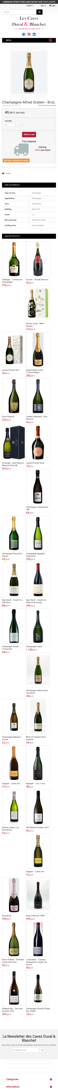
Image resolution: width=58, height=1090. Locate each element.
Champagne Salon (34, 646)
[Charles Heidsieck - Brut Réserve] (38, 396)
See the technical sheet (47, 105)
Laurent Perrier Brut (10, 370)
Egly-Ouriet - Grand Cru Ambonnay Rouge (36, 601)
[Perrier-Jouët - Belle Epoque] (38, 303)
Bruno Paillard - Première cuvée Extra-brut (13, 960)
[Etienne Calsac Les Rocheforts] (14, 807)
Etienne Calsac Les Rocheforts (10, 828)
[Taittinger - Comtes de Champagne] (14, 259)
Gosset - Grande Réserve (37, 279)
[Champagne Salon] (38, 626)
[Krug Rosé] (14, 895)
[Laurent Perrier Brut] (14, 349)
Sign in (43, 5)
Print (8, 173)
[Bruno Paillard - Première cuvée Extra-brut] (14, 939)
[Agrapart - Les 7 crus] (38, 763)
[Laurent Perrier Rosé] (38, 442)
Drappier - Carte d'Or (11, 783)
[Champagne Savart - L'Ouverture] (14, 626)
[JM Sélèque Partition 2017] (38, 807)
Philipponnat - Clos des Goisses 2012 (12, 1009)
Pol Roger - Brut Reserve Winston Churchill (13, 464)
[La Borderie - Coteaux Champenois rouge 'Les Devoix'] (38, 939)
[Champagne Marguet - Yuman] (14, 716)
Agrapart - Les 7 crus (35, 783)
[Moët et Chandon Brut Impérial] (38, 716)
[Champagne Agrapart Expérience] (38, 533)
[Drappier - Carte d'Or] (14, 763)
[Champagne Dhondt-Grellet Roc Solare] (38, 988)
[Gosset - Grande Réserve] (38, 259)
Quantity (8, 121)
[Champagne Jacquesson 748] (38, 486)
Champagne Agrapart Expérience (35, 554)
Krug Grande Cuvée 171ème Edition (34, 371)
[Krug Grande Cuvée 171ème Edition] (38, 349)
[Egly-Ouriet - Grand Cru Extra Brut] (14, 579)
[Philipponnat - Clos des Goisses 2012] (14, 988)
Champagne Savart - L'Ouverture (11, 647)
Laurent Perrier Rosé (35, 463)
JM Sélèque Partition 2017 (37, 827)
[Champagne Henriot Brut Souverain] (38, 670)
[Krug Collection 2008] (38, 895)
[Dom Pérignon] (14, 396)
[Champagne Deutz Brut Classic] (14, 533)
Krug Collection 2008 (35, 915)
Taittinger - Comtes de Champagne (12, 280)
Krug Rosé (6, 915)
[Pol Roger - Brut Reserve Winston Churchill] (14, 442)
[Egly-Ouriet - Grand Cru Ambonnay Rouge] (38, 579)
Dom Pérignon (8, 416)
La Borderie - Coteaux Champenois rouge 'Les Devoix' (36, 962)
